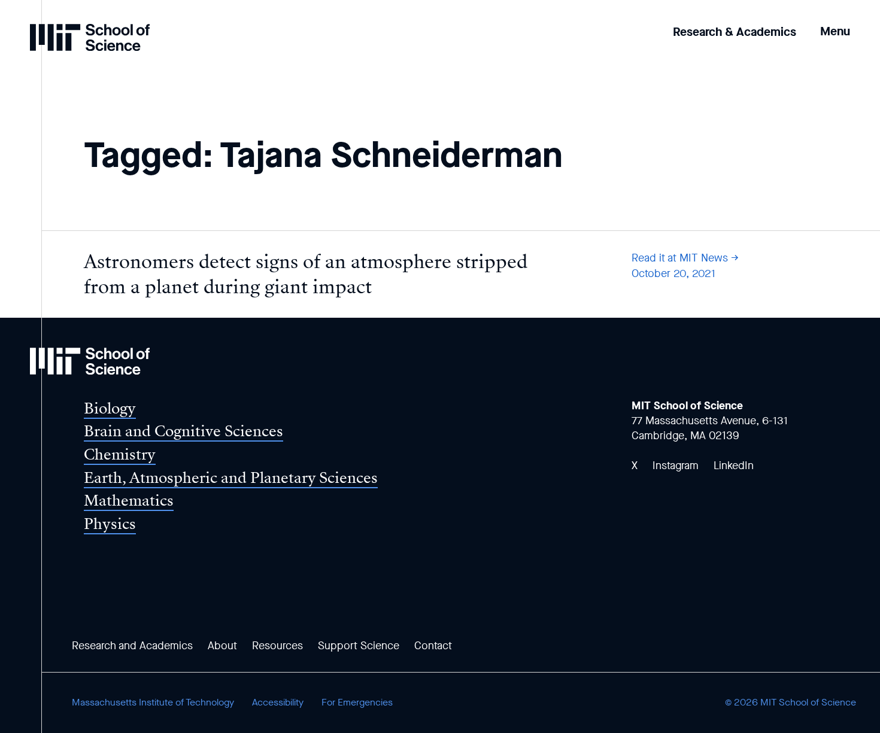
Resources (277, 645)
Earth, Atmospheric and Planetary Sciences (231, 477)
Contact (433, 645)
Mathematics (129, 500)
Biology (110, 408)
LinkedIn (734, 465)
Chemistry (120, 454)
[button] (835, 23)
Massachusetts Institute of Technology (153, 702)
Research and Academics (132, 645)
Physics (110, 523)
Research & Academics (734, 32)
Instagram (676, 465)
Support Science (358, 645)
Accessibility (278, 702)
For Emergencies (357, 702)
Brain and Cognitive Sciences (183, 431)
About (222, 645)
